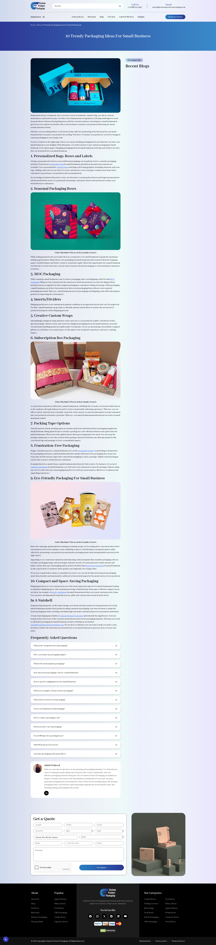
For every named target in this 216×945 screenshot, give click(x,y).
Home (33, 25)
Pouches (111, 17)
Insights (141, 17)
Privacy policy (161, 941)
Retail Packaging (151, 917)
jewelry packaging (59, 592)
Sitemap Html (37, 922)
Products (35, 908)
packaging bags (57, 164)
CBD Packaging (60, 913)
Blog (39, 25)
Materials (92, 17)
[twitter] (104, 916)
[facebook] (90, 916)
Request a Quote (175, 17)
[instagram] (97, 916)
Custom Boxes (78, 17)
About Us (35, 899)
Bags (102, 17)
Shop (33, 904)
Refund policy (145, 941)
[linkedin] (46, 793)
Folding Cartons (151, 904)
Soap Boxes (149, 913)
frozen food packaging (94, 566)
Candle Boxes (60, 917)
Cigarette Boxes (61, 922)
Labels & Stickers (126, 17)
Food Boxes (59, 908)
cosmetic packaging (39, 467)
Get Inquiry (101, 867)
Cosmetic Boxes (172, 917)
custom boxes (62, 167)
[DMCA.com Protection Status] (108, 930)
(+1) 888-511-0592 (135, 7)
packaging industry (86, 451)
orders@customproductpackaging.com (168, 7)
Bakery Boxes (60, 904)
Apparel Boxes (60, 899)
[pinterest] (111, 916)
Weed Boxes (170, 922)
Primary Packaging (39, 917)
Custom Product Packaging (71, 616)
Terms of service (178, 941)
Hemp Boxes (170, 913)
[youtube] (125, 916)
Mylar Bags (149, 908)
